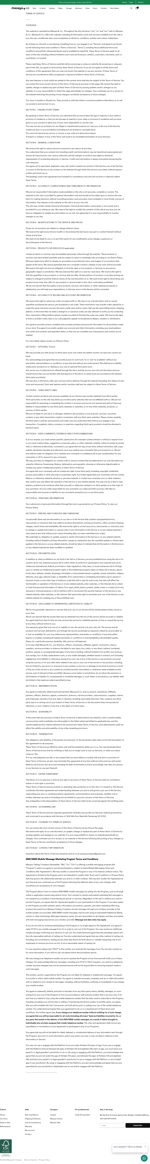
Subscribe (137, 1125)
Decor (95, 8)
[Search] (130, 8)
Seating (52, 8)
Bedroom (78, 8)
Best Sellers (114, 8)
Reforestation (5, 1126)
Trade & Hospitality (82, 1115)
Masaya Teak (55, 1123)
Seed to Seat (5, 1123)
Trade (131, 2)
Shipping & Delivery (33, 1119)
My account (29, 1130)
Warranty (28, 1126)
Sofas (87, 8)
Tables (60, 8)
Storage (69, 8)
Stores (124, 2)
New (34, 8)
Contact (28, 1134)
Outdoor (104, 8)
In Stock (43, 8)
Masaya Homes (56, 1119)
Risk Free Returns (31, 1115)
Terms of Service (30, 1160)
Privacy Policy (44, 1160)
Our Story (4, 1119)
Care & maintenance (33, 1123)
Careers (53, 1115)
